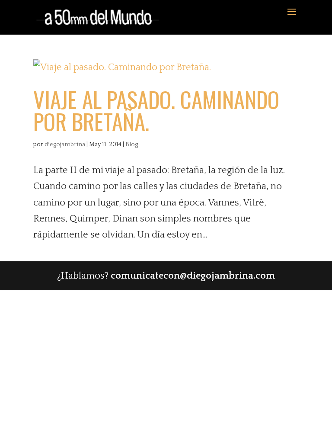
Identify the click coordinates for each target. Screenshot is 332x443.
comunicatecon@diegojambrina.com (193, 275)
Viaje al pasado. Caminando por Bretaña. (156, 110)
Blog (131, 144)
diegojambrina (65, 144)
